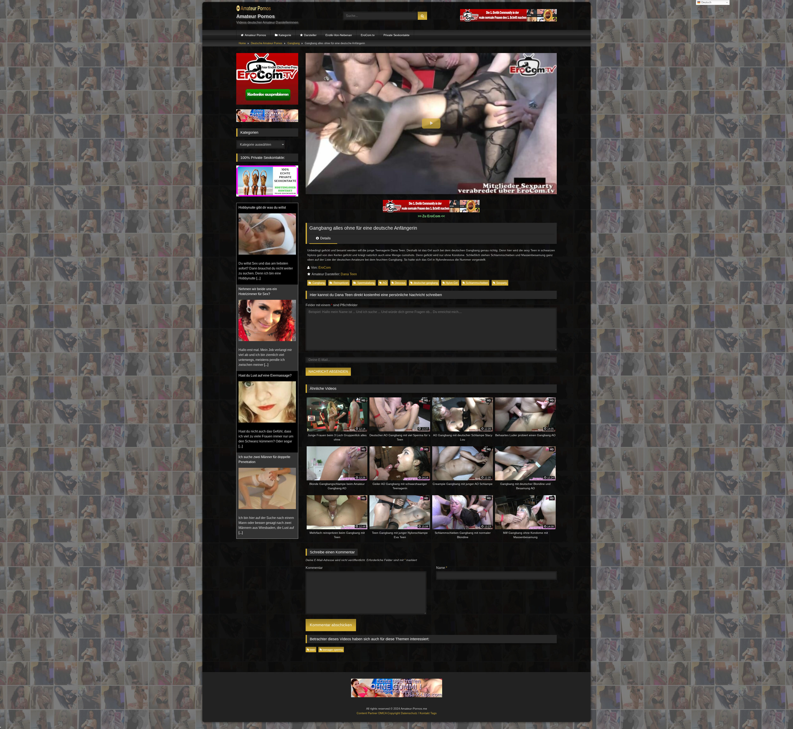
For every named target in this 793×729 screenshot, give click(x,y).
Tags (433, 713)
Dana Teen (349, 274)
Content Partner (367, 713)
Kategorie (285, 35)
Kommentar (314, 567)
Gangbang (293, 43)
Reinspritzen (341, 282)
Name (441, 567)
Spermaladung (365, 282)
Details (325, 238)
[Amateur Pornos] (253, 9)
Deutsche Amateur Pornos (266, 43)
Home (242, 43)
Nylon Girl (452, 282)
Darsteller (310, 35)
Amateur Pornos (255, 35)
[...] (266, 283)
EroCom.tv (368, 35)
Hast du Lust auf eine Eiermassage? (265, 294)
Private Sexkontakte (396, 35)
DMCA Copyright (389, 713)
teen (312, 649)
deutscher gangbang (426, 282)
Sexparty (501, 282)
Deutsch (705, 2)
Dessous (400, 282)
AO (385, 282)
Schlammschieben (477, 282)
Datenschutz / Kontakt (415, 713)
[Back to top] (780, 717)
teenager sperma (333, 649)
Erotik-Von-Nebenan (338, 35)
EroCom (324, 267)
